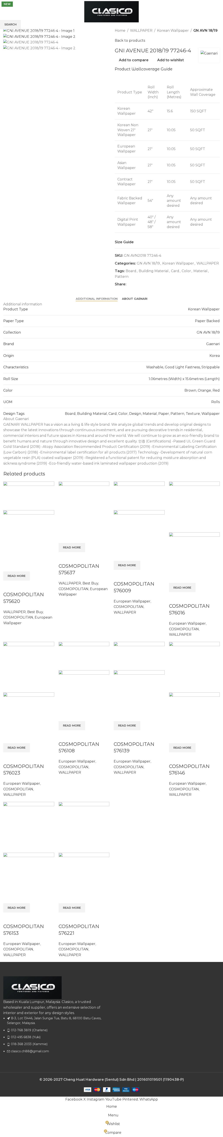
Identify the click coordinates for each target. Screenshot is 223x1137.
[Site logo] (111, 11)
